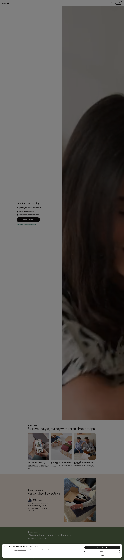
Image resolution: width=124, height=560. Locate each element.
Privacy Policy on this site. (20, 550)
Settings (102, 555)
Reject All (102, 551)
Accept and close (102, 547)
